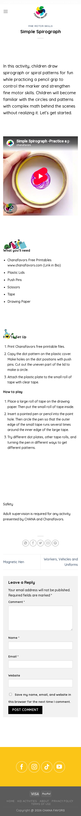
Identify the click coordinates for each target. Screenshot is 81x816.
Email (13, 656)
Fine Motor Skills (40, 26)
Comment (16, 602)
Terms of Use (41, 804)
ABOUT (44, 801)
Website (14, 675)
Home (11, 801)
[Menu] (5, 11)
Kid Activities (27, 801)
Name (13, 638)
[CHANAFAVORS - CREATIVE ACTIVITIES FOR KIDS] (40, 11)
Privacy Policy (62, 801)
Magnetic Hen (13, 562)
